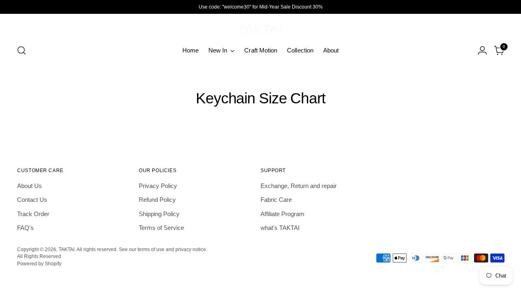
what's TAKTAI (280, 227)
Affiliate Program (282, 213)
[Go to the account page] (482, 50)
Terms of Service (161, 227)
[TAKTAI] (260, 28)
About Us (29, 185)
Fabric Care (276, 199)
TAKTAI (66, 249)
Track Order (33, 213)
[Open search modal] (21, 50)
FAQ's (25, 227)
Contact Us (32, 199)
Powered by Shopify (39, 263)
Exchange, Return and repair (298, 185)
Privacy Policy (158, 185)
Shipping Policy (159, 213)
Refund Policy (157, 199)
